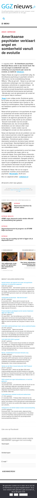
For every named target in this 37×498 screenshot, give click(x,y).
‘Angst (4, 98)
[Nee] (34, 491)
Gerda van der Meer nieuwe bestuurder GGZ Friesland (17, 366)
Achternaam (6, 453)
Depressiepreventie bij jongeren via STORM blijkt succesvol (17, 229)
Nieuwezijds (13, 174)
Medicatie (11, 216)
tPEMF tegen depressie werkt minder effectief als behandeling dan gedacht (17, 219)
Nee (16, 494)
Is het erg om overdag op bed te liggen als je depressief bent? (17, 239)
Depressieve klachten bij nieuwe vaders (22, 206)
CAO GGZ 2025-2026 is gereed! (10, 339)
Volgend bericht (28, 250)
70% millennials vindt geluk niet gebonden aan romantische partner (9, 265)
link (19, 191)
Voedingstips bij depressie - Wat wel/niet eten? (14, 297)
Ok (11, 494)
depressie (17, 190)
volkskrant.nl (23, 177)
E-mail (4, 461)
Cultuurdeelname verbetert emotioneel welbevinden (16, 394)
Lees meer (23, 494)
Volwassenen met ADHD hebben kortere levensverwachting (18, 408)
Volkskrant (20, 72)
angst (12, 190)
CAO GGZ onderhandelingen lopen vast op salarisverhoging (18, 326)
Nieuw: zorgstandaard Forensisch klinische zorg (15, 353)
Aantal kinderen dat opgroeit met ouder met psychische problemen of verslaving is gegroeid (17, 283)
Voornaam (5, 444)
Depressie (11, 32)
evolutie (23, 190)
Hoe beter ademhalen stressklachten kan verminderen (28, 264)
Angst (4, 32)
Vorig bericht (8, 250)
